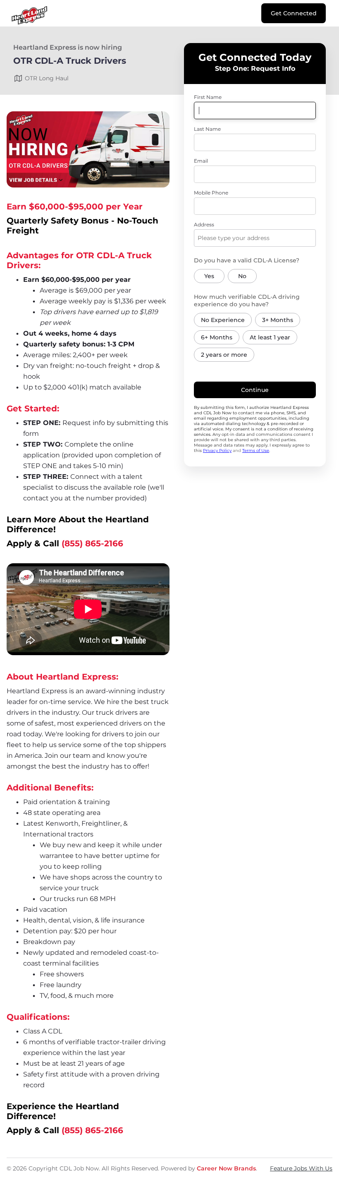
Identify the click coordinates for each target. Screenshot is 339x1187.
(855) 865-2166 (92, 543)
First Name (208, 97)
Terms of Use (255, 450)
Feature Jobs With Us (301, 1168)
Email (201, 161)
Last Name (207, 129)
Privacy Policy (217, 450)
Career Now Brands (226, 1168)
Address (204, 224)
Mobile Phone (211, 193)
